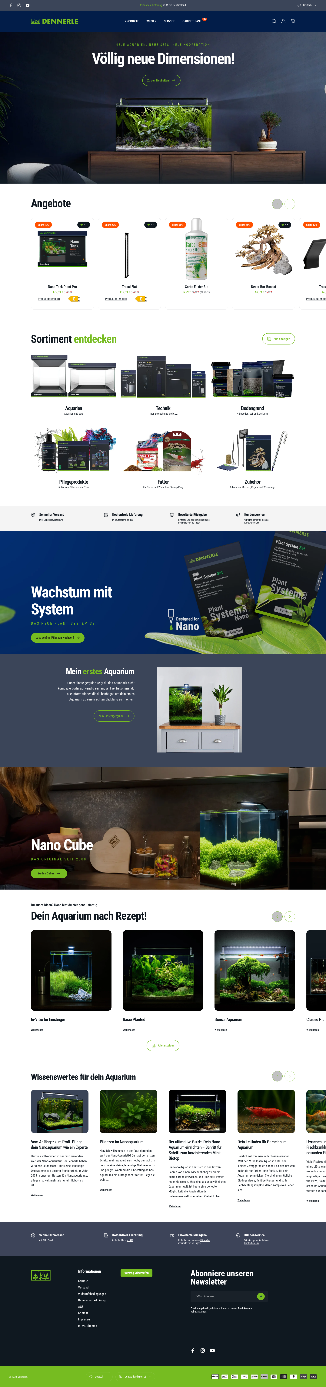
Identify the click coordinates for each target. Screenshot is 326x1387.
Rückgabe (205, 1240)
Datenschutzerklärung (91, 1300)
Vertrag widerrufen (136, 1273)
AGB (81, 1307)
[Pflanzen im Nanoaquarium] (128, 1111)
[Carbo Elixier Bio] (196, 249)
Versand (83, 1287)
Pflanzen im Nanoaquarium (121, 1141)
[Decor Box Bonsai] (263, 249)
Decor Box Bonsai (263, 287)
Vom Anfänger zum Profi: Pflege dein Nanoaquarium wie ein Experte (59, 1144)
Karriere (83, 1281)
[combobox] (307, 5)
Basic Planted (134, 1019)
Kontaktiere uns (251, 522)
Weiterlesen (37, 1029)
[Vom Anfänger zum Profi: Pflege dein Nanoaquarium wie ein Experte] (59, 1111)
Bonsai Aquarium (228, 1019)
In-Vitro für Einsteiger (48, 1019)
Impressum (85, 1319)
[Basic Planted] (163, 970)
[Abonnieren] (261, 1296)
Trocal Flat (129, 287)
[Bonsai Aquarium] (255, 970)
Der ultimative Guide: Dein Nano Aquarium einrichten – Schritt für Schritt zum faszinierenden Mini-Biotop (195, 1150)
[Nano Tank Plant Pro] (62, 249)
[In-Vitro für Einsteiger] (71, 970)
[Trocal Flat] (129, 249)
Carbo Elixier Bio (196, 287)
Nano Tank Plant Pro (62, 287)
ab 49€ (130, 1240)
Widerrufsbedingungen (92, 1294)
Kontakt (83, 1313)
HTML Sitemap (87, 1326)
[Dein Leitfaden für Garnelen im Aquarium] (266, 1111)
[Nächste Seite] (289, 204)
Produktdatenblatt (49, 298)
